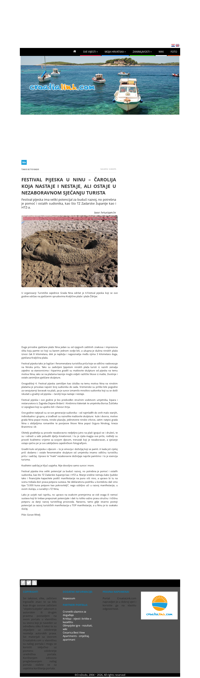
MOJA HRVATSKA (114, 51)
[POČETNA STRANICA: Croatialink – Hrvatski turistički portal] (74, 51)
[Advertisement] (100, 20)
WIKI (161, 51)
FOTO (174, 51)
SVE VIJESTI (89, 51)
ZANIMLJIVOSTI (141, 51)
